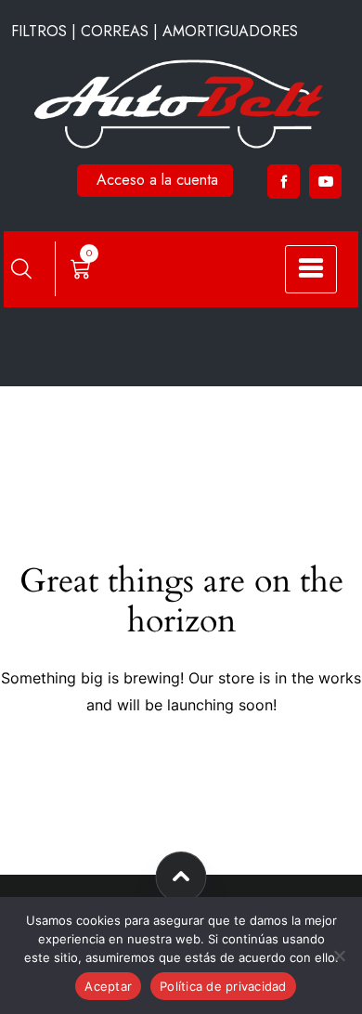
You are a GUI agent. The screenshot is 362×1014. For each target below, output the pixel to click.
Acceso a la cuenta (157, 179)
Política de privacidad (223, 986)
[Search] (21, 268)
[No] (339, 955)
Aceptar (108, 986)
